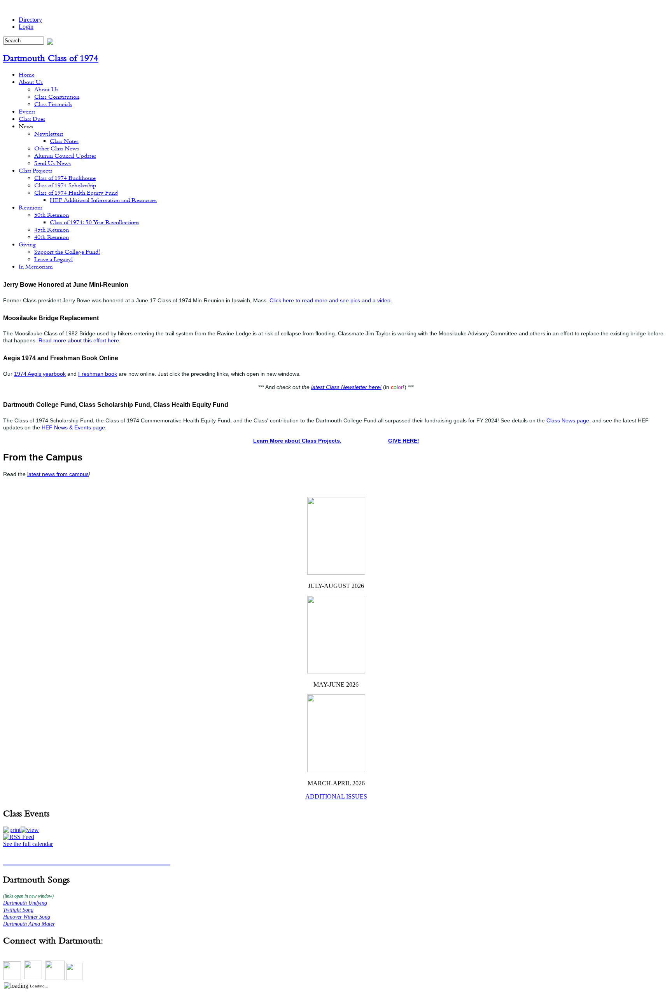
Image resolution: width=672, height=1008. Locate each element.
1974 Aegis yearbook (40, 374)
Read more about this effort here (78, 340)
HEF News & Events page (73, 427)
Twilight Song (18, 910)
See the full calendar (28, 844)
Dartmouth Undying (25, 903)
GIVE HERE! (403, 441)
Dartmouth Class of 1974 (50, 57)
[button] (12, 830)
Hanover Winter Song (26, 917)
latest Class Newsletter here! (346, 387)
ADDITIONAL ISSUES (336, 796)
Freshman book (97, 374)
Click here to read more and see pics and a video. (331, 300)
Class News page (567, 420)
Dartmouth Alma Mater (29, 924)
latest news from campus (58, 474)
